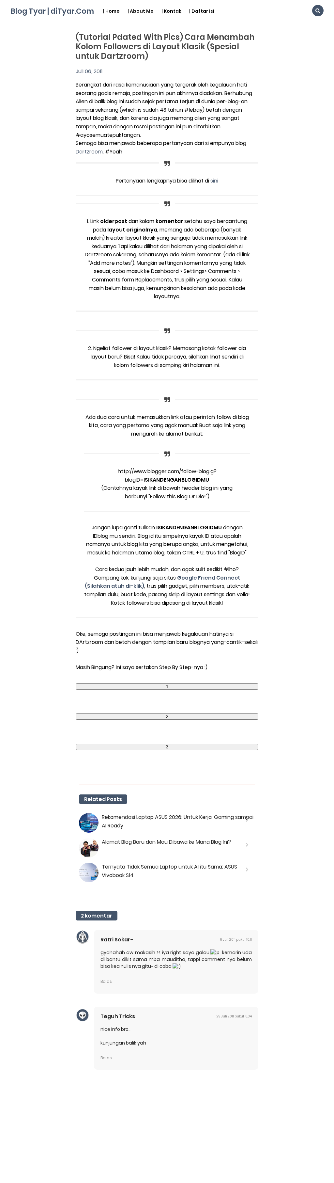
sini (214, 180)
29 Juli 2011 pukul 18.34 (234, 1016)
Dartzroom (89, 151)
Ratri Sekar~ (116, 939)
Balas (106, 981)
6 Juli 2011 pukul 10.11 (236, 939)
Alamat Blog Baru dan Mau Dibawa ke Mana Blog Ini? (166, 842)
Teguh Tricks (117, 1016)
